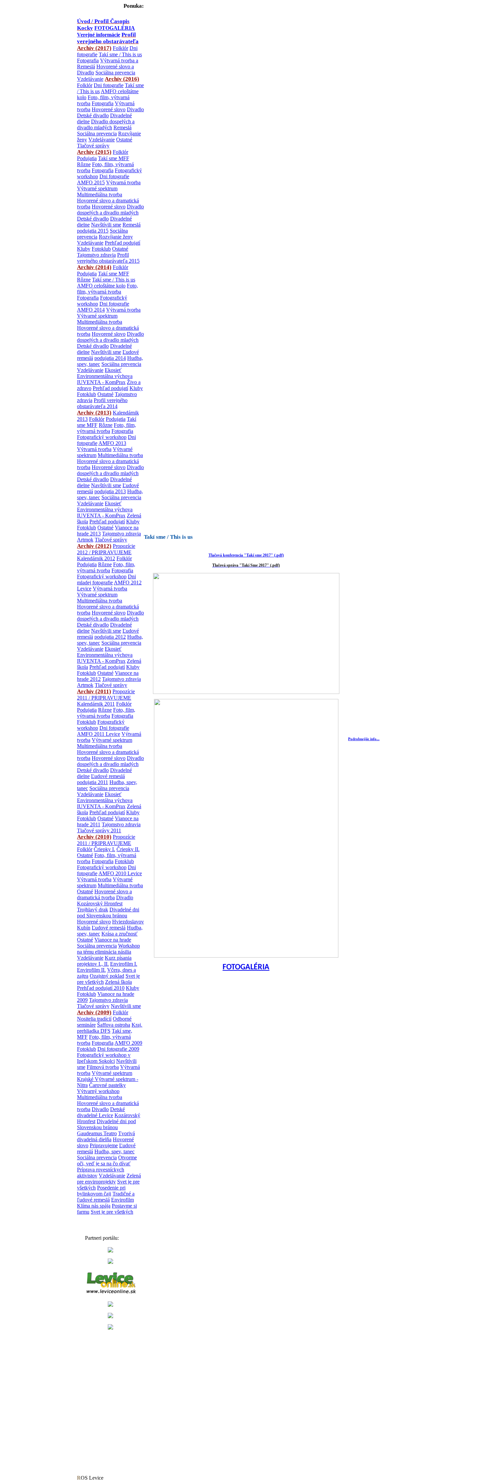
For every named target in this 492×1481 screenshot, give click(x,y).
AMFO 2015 (91, 182)
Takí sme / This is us (120, 54)
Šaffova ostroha (113, 1025)
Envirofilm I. (123, 964)
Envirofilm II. (91, 970)
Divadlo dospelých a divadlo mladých (106, 124)
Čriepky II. (128, 849)
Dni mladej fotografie (106, 579)
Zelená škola (118, 982)
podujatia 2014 (110, 358)
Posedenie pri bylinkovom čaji (101, 1191)
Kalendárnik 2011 (96, 704)
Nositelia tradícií (94, 1019)
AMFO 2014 (91, 310)
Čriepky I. (104, 849)
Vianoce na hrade (112, 940)
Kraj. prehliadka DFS (109, 1028)
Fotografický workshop (102, 437)
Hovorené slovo (109, 109)
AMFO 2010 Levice (120, 873)
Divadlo (135, 109)
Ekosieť (113, 370)
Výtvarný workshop (98, 1091)
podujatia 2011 (92, 782)
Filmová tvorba (103, 1067)
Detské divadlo (93, 115)
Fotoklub (101, 249)
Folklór (120, 48)
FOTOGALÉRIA (246, 967)
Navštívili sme (106, 225)
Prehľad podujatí (122, 243)
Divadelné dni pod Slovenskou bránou (108, 912)
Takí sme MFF (113, 158)
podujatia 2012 (110, 637)
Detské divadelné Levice (101, 1112)
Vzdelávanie (90, 79)
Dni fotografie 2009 (118, 1049)
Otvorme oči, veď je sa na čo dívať (107, 1160)
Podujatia (87, 158)
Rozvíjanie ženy (116, 237)
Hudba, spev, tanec (114, 1151)
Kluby (83, 249)
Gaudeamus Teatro (97, 1133)
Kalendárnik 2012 (96, 558)
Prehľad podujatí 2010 (101, 988)
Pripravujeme (104, 1145)
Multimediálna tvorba (99, 194)
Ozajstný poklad (107, 976)
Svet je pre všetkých (112, 1212)
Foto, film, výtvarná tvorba (107, 289)
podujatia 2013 (110, 491)
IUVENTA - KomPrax (101, 382)
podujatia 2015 (92, 231)
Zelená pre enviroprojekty (109, 1178)
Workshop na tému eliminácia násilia (108, 949)
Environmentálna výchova (105, 376)
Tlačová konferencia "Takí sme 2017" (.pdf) (246, 555)
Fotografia (88, 60)
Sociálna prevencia (115, 72)
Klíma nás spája (93, 1206)
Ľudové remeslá (108, 776)
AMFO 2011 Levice (98, 734)
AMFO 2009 (128, 1043)
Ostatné (124, 139)
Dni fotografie (109, 85)
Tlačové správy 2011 (99, 830)
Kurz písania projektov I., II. (104, 961)
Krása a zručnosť (119, 934)
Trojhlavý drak (92, 909)
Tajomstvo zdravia (96, 255)
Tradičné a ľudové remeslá (106, 1197)
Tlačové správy (93, 145)
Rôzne (84, 164)
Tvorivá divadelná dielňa (106, 1136)
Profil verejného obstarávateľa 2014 (102, 403)
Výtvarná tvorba (123, 182)
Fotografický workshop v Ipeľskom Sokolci (104, 1058)
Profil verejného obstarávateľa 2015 (108, 258)
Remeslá (122, 127)
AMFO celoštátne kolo (101, 285)
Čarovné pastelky (107, 1085)
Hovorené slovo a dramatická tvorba (104, 894)
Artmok (85, 539)
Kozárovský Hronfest (99, 903)
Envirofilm (122, 1200)
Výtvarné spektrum (97, 188)
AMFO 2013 (112, 443)
